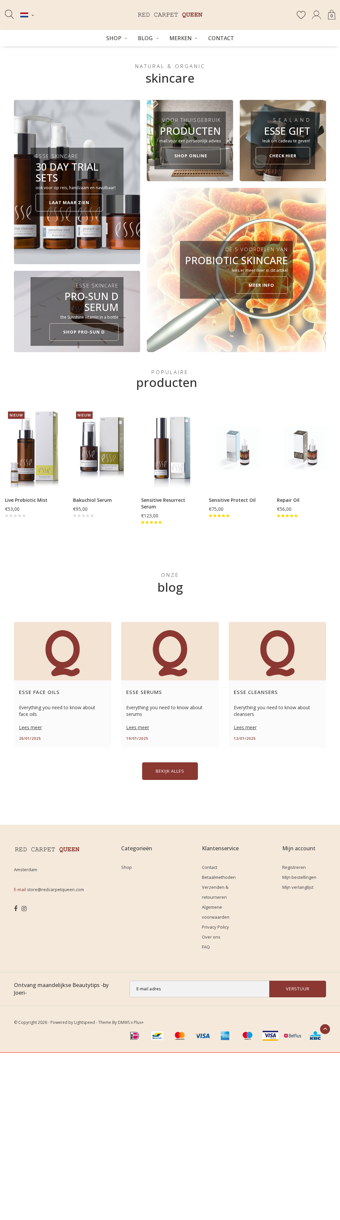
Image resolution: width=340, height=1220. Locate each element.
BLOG (145, 38)
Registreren (294, 867)
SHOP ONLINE (190, 156)
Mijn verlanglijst (297, 887)
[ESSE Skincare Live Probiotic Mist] (34, 448)
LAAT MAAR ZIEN (69, 202)
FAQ (206, 947)
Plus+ (139, 1022)
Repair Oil (288, 500)
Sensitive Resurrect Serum (163, 503)
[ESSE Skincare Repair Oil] (306, 448)
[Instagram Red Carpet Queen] (24, 908)
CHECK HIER (283, 156)
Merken (180, 38)
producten (166, 382)
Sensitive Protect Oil (232, 500)
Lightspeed (84, 1022)
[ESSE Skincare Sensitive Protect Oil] (238, 448)
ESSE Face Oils (39, 692)
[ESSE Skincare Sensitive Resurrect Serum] (170, 448)
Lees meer (30, 727)
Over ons (211, 937)
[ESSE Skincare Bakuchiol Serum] (102, 448)
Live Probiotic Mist (26, 500)
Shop (113, 38)
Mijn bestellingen (299, 877)
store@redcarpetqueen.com (55, 889)
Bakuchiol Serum (92, 500)
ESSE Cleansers (256, 692)
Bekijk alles (170, 771)
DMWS (124, 1022)
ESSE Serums (144, 692)
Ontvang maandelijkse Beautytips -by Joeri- (61, 988)
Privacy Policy (215, 927)
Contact (221, 38)
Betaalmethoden (219, 877)
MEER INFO (261, 285)
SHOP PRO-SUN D (84, 332)
